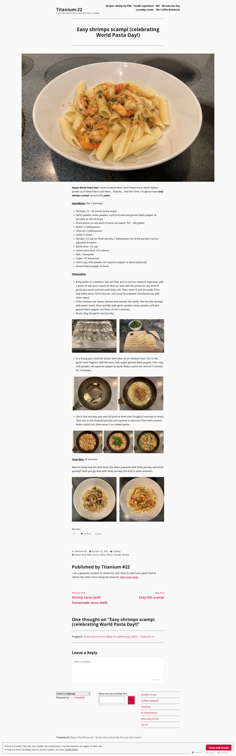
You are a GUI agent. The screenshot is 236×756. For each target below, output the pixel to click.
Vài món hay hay (171, 6)
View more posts (129, 577)
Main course (93, 555)
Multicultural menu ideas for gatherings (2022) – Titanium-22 (118, 636)
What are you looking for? (113, 693)
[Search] (131, 700)
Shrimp (125, 555)
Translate (79, 697)
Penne (110, 555)
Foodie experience (143, 6)
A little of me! (148, 694)
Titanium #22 (80, 551)
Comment (155, 679)
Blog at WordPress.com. (82, 737)
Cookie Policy (71, 749)
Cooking (116, 551)
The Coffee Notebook (168, 10)
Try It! (144, 724)
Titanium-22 (69, 9)
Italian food (80, 555)
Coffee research (150, 700)
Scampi (117, 555)
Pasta (102, 555)
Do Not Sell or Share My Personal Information (118, 737)
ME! (158, 6)
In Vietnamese (149, 712)
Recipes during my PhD (119, 6)
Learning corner (145, 10)
